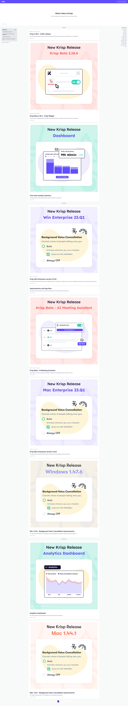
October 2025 (124, 43)
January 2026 (124, 39)
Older (125, 46)
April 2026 (124, 34)
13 (69, 701)
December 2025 (123, 40)
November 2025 (123, 42)
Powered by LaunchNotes (5, 42)
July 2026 (124, 30)
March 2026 (124, 36)
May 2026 (124, 33)
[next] (71, 701)
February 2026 (124, 37)
